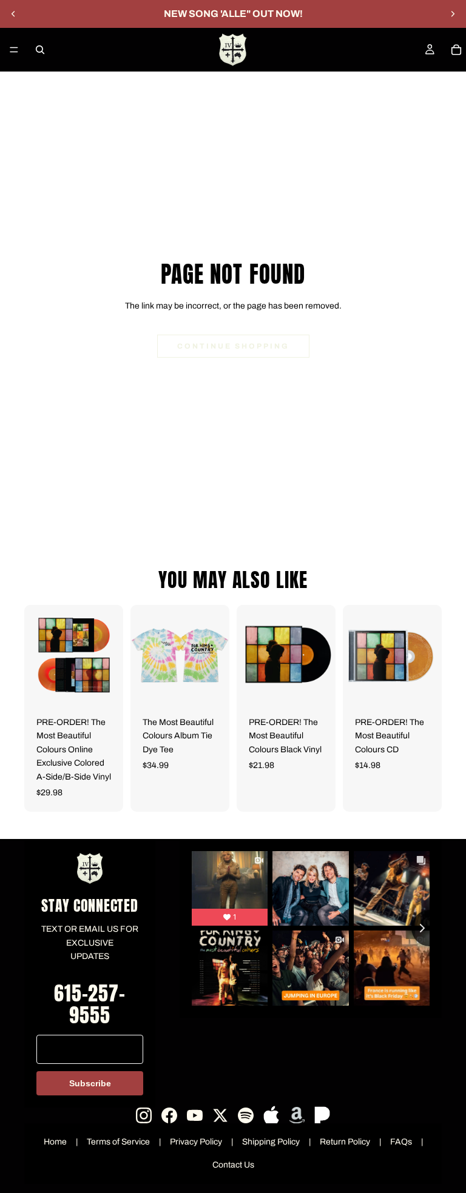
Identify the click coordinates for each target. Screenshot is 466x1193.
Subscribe (90, 1083)
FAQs (401, 1141)
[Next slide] (452, 14)
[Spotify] (246, 1115)
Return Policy (345, 1141)
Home (55, 1141)
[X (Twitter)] (220, 1115)
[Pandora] (322, 1115)
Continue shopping (233, 346)
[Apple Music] (271, 1115)
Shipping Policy (271, 1141)
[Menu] (14, 50)
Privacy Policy (196, 1141)
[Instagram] (144, 1115)
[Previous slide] (13, 14)
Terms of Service (118, 1141)
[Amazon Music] (297, 1115)
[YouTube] (195, 1115)
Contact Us (233, 1164)
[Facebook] (169, 1115)
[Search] (40, 49)
